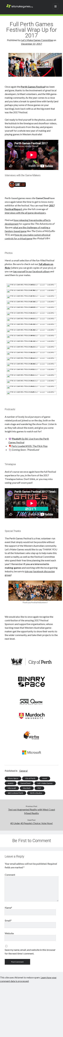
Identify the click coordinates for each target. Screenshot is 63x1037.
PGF (39, 788)
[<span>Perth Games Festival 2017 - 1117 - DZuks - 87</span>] (32, 374)
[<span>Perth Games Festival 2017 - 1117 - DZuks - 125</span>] (32, 352)
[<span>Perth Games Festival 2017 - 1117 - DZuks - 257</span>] (32, 312)
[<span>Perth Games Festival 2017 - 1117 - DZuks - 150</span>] (32, 329)
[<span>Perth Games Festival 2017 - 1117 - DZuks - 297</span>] (32, 295)
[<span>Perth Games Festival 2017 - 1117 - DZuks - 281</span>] (32, 284)
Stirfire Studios (36, 793)
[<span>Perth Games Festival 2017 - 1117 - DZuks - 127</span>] (32, 346)
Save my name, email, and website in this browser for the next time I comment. (30, 951)
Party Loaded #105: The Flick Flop (29, 446)
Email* (8, 920)
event (44, 778)
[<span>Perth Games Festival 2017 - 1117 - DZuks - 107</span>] (32, 357)
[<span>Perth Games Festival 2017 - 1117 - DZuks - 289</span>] (32, 306)
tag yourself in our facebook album (31, 271)
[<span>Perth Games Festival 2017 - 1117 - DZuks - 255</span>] (32, 323)
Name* (8, 907)
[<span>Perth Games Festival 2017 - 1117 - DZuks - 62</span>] (32, 380)
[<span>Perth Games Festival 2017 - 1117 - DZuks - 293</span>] (32, 301)
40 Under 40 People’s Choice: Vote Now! (31, 823)
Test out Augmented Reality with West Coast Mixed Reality (31, 811)
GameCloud (25, 783)
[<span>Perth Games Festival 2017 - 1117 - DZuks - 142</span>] (32, 335)
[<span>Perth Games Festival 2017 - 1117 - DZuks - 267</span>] (32, 318)
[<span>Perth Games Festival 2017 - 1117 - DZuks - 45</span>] (32, 385)
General (23, 770)
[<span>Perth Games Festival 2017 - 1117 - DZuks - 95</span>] (32, 368)
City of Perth (30, 778)
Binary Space (13, 778)
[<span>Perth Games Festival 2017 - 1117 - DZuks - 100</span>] (32, 363)
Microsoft (12, 788)
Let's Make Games (45, 783)
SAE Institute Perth (15, 793)
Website (9, 933)
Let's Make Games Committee (37, 40)
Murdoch (27, 788)
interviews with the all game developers (25, 212)
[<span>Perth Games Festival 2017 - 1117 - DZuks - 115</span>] (32, 340)
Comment (10, 874)
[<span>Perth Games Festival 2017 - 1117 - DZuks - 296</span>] (32, 289)
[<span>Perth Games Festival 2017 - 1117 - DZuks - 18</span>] (32, 391)
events (10, 783)
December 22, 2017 (31, 43)
